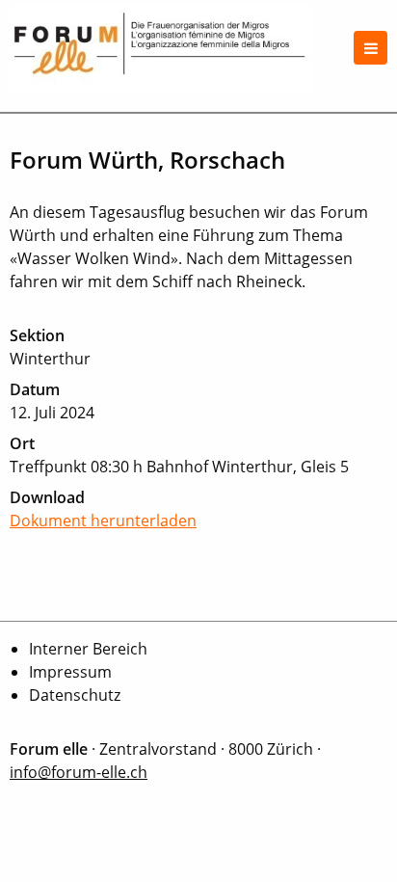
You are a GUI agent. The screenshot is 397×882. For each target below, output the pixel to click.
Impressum (70, 671)
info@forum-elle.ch (78, 772)
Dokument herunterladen (103, 520)
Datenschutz (74, 695)
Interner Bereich (88, 648)
